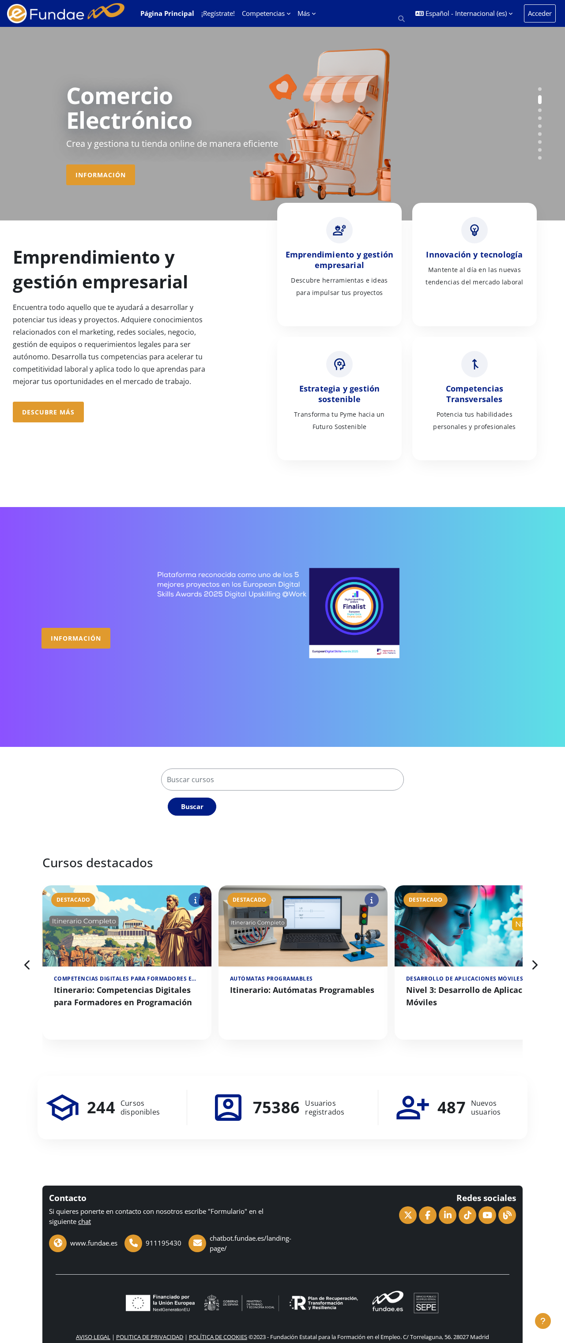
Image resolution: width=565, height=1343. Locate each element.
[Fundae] (405, 1302)
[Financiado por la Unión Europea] (159, 1302)
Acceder (540, 13)
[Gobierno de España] (241, 1302)
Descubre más (48, 412)
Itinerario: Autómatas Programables (302, 990)
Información (100, 175)
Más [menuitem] (304, 13)
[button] (402, 19)
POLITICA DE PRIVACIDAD (149, 1337)
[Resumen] (195, 899)
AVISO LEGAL (93, 1337)
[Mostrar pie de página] (543, 1321)
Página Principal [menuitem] (167, 13)
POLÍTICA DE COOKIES (218, 1337)
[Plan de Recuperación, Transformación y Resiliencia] (323, 1302)
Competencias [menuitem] (263, 13)
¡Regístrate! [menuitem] (218, 13)
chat (84, 1221)
